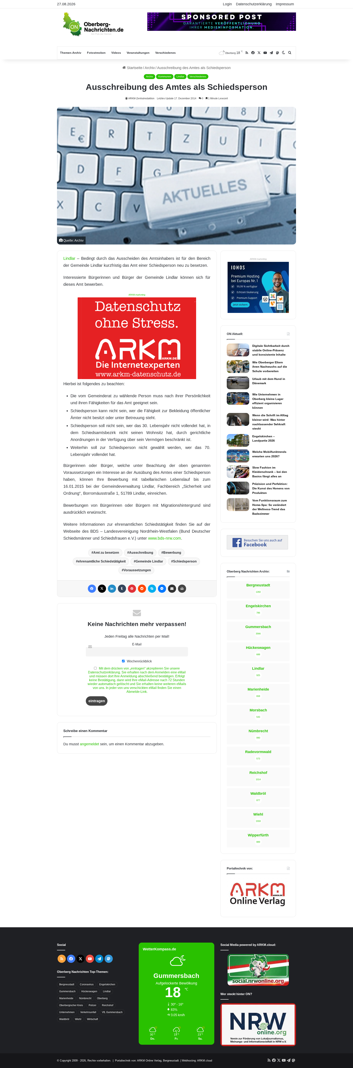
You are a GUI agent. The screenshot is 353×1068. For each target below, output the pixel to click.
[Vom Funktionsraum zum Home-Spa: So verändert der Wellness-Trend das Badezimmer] (238, 504)
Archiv (150, 68)
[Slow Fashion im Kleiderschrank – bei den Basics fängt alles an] (238, 471)
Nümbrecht (85, 998)
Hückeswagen (89, 991)
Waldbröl (64, 1019)
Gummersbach (67, 991)
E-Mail (137, 644)
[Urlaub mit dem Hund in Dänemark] (238, 383)
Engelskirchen (107, 984)
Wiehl (78, 1019)
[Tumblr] (122, 589)
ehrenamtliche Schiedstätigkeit (102, 561)
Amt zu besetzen (106, 552)
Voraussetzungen (137, 570)
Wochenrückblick (139, 661)
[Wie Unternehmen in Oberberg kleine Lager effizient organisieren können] (238, 398)
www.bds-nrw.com (164, 538)
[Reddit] (142, 589)
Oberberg (102, 998)
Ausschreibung (141, 552)
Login (227, 4)
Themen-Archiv (70, 52)
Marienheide (66, 998)
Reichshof (107, 1005)
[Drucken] (182, 589)
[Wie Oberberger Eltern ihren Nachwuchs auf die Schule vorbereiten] (238, 366)
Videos (116, 52)
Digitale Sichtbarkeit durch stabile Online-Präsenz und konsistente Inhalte (270, 350)
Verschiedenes (165, 52)
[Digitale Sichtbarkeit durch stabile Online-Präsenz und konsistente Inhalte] (238, 350)
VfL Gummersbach (112, 1012)
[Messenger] (162, 589)
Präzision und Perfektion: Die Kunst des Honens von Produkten (271, 488)
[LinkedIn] (112, 589)
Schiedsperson (185, 561)
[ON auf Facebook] (257, 548)
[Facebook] (92, 589)
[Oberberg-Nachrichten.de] (92, 24)
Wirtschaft (92, 1019)
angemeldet (89, 744)
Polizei (92, 1005)
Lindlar (180, 76)
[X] (102, 589)
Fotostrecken (96, 52)
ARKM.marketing (136, 295)
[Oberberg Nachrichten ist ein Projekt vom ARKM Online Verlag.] (257, 908)
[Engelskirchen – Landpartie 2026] (238, 440)
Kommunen (164, 76)
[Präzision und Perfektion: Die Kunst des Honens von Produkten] (238, 488)
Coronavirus (87, 984)
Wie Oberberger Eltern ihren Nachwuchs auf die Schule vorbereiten (269, 367)
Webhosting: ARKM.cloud (197, 1060)
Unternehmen (67, 1012)
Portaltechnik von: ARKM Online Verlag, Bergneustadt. (147, 1060)
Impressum (285, 4)
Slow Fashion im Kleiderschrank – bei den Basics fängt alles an (269, 472)
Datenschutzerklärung (254, 4)
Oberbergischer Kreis (71, 1005)
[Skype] (152, 589)
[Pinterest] (132, 589)
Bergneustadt (66, 984)
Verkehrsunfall (88, 1012)
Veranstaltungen (138, 52)
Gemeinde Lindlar (149, 561)
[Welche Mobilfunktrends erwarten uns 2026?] (238, 456)
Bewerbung (172, 552)
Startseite (134, 68)
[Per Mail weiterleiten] (172, 589)
